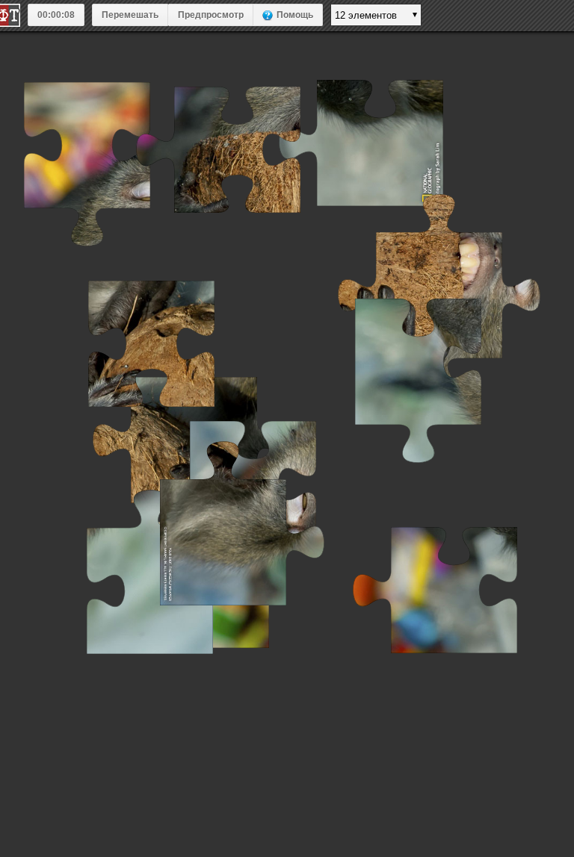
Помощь (295, 15)
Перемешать (130, 15)
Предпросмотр (211, 15)
